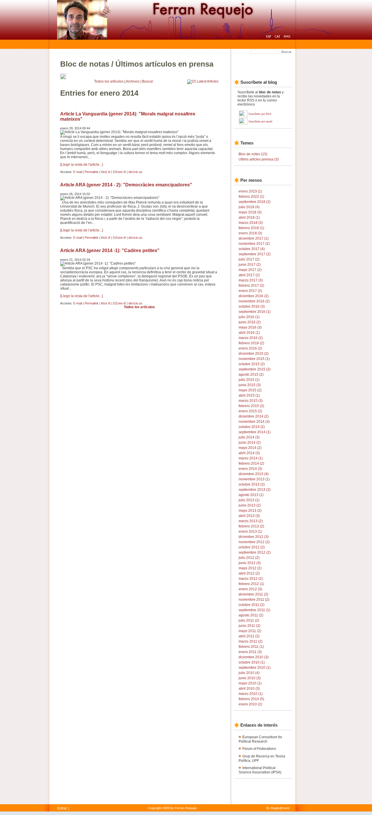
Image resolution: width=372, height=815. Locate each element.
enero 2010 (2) (250, 704)
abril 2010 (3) (249, 688)
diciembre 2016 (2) (254, 296)
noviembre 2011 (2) (254, 600)
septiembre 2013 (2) (255, 490)
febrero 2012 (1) (251, 584)
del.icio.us (135, 172)
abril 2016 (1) (249, 333)
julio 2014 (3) (249, 437)
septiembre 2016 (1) (255, 312)
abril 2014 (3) (249, 453)
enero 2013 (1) (250, 531)
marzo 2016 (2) (251, 338)
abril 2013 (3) (249, 516)
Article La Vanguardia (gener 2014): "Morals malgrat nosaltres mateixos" (127, 116)
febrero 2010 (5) (251, 699)
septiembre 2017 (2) (255, 254)
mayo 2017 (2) (250, 270)
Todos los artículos (109, 81)
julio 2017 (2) (249, 259)
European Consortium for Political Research (260, 739)
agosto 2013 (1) (251, 495)
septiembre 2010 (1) (255, 668)
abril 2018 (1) (249, 217)
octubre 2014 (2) (252, 427)
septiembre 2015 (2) (255, 369)
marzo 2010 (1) (251, 694)
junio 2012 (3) (250, 563)
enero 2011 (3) (250, 652)
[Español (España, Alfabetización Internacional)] (268, 37)
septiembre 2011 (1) (254, 610)
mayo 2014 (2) (250, 448)
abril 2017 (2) (249, 275)
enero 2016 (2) (250, 348)
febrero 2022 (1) (251, 197)
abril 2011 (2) (249, 636)
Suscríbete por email (260, 121)
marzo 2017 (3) (251, 280)
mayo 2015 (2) (250, 390)
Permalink (92, 172)
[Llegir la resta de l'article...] (81, 165)
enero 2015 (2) (250, 411)
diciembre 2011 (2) (253, 594)
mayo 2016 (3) (250, 327)
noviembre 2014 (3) (254, 422)
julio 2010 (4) (249, 673)
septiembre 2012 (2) (255, 552)
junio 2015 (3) (250, 385)
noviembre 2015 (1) (254, 359)
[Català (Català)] (277, 37)
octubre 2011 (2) (251, 605)
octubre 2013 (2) (252, 484)
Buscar (286, 51)
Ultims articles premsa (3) (259, 159)
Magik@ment (280, 808)
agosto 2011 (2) (251, 615)
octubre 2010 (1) (252, 662)
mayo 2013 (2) (250, 511)
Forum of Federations (259, 749)
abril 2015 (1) (249, 395)
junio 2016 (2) (250, 322)
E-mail (77, 172)
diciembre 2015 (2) (254, 354)
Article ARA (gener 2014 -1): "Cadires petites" (110, 250)
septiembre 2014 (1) (255, 432)
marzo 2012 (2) (251, 579)
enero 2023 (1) (250, 191)
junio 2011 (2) (249, 626)
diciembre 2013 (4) (254, 474)
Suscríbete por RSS (259, 113)
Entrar (62, 808)
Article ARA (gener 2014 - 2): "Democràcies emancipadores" (126, 184)
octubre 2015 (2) (252, 364)
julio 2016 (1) (249, 317)
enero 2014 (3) (250, 469)
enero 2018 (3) (250, 233)
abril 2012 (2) (249, 573)
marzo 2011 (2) (250, 641)
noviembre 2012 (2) (254, 542)
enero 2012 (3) (250, 589)
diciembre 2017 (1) (254, 238)
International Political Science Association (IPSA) (260, 770)
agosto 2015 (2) (251, 374)
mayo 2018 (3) (250, 212)
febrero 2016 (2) (251, 343)
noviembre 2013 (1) (254, 479)
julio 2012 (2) (249, 558)
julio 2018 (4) (249, 207)
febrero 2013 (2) (251, 526)
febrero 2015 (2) (251, 406)
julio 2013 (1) (249, 500)
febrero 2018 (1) (251, 228)
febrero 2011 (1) (251, 647)
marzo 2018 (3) (251, 223)
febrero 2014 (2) (251, 463)
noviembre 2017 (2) (254, 244)
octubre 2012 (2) (252, 547)
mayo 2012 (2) (250, 568)
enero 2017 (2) (250, 291)
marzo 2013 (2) (251, 521)
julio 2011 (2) (249, 620)
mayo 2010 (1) (250, 683)
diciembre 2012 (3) (254, 537)
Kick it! (105, 172)
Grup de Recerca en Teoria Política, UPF (262, 758)
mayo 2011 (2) (250, 631)
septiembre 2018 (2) (255, 202)
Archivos (133, 81)
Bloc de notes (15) (253, 154)
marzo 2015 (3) (251, 401)
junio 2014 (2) (250, 443)
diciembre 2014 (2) (254, 416)
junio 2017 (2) (250, 265)
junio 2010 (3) (250, 678)
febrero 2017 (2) (251, 285)
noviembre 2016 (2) (254, 301)
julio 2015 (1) (249, 380)
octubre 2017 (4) (252, 249)
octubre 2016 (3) (252, 306)
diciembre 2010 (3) (254, 657)
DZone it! (119, 172)
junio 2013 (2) (250, 505)
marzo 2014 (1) (251, 458)
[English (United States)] (287, 37)
